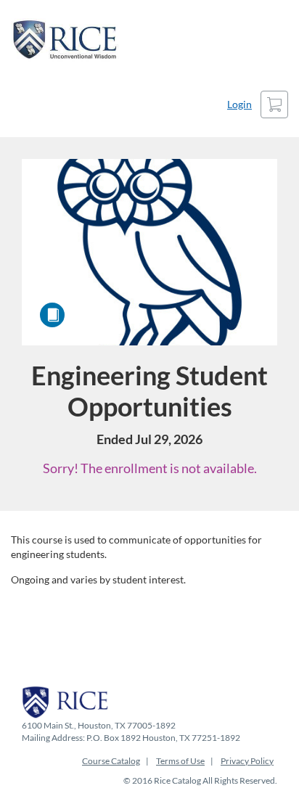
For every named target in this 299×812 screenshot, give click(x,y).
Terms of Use (180, 760)
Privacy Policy (247, 760)
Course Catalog (111, 760)
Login (239, 104)
